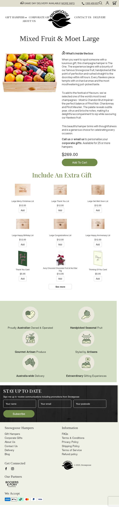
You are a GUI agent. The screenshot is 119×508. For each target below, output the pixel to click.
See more (60, 286)
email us (79, 139)
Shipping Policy (71, 446)
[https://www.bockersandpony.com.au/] (12, 483)
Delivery (9, 450)
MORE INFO (68, 3)
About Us (10, 442)
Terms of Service (72, 450)
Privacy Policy (70, 442)
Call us (66, 139)
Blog (7, 454)
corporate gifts (72, 143)
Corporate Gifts (13, 438)
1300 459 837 (92, 3)
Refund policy (70, 454)
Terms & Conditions (73, 438)
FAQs (65, 434)
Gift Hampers (15, 17)
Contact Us (11, 446)
